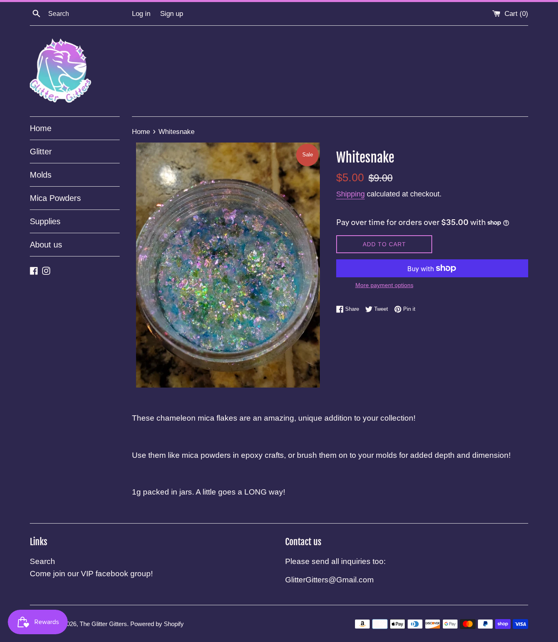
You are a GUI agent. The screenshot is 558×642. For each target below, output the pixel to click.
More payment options (384, 285)
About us (46, 244)
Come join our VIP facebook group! (91, 573)
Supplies (45, 221)
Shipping (350, 194)
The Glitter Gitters (103, 623)
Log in (141, 14)
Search (42, 561)
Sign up (171, 14)
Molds (40, 174)
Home (40, 128)
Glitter (41, 151)
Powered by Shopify (157, 623)
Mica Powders (55, 198)
